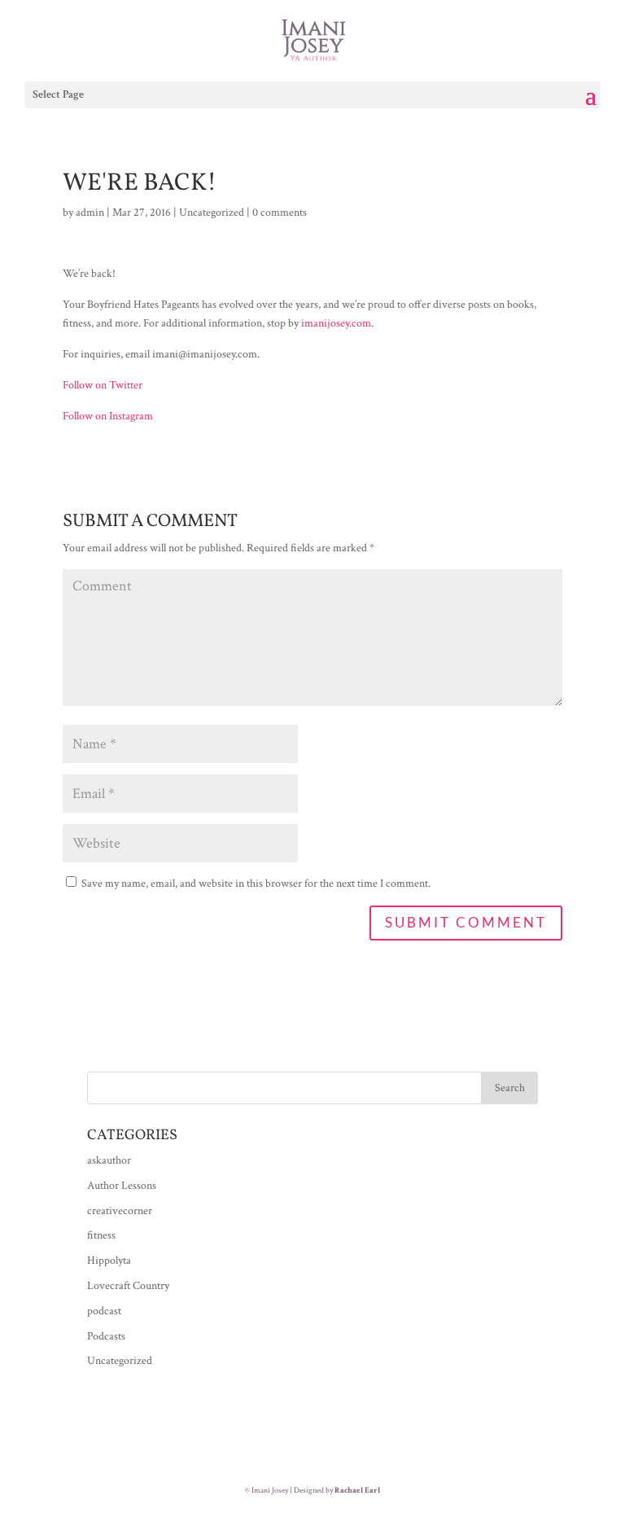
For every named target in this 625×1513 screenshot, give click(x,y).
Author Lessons (121, 1185)
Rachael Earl (357, 1490)
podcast (104, 1311)
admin (90, 212)
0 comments (279, 212)
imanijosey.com (336, 323)
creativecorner (119, 1211)
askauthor (109, 1160)
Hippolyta (109, 1260)
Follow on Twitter (102, 385)
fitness (101, 1235)
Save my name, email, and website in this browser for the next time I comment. (256, 883)
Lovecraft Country (128, 1285)
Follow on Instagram (108, 416)
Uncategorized (211, 212)
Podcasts (106, 1336)
